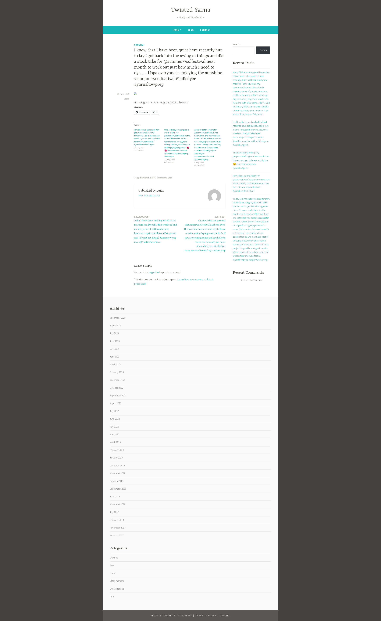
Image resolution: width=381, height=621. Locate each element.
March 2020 (115, 442)
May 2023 (114, 348)
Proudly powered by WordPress (171, 615)
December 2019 (117, 465)
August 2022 (115, 403)
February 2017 (117, 535)
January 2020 (116, 457)
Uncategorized (117, 588)
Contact (205, 29)
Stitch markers (117, 580)
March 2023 (115, 364)
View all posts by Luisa (149, 195)
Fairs (112, 565)
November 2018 (117, 504)
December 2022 (117, 379)
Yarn (170, 178)
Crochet (139, 44)
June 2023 (115, 341)
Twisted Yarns (190, 10)
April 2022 (114, 434)
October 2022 (116, 387)
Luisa (126, 99)
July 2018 (114, 512)
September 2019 (118, 488)
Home (176, 29)
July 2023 (114, 333)
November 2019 (117, 473)
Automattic (222, 615)
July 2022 (114, 410)
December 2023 (117, 317)
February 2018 (117, 519)
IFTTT (153, 178)
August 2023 (115, 325)
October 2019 (116, 480)
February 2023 (117, 372)
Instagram (162, 178)
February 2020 (117, 449)
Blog (191, 29)
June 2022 (115, 418)
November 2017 (117, 527)
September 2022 (118, 395)
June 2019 (115, 496)
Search (236, 44)
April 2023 (114, 356)
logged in (153, 272)
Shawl (113, 573)
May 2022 (114, 426)
